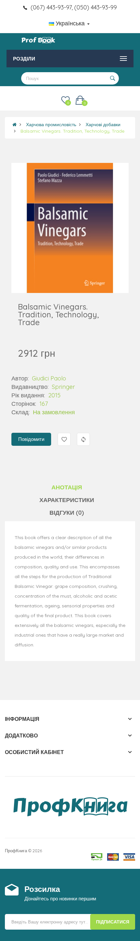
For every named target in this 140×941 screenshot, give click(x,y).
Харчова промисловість (51, 124)
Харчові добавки (103, 124)
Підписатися (112, 922)
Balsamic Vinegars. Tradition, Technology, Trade (72, 131)
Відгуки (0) (66, 512)
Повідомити (31, 439)
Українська (70, 23)
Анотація (66, 487)
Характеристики (66, 500)
